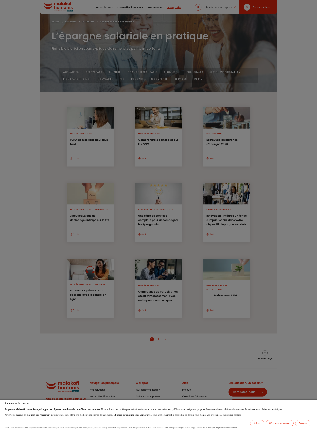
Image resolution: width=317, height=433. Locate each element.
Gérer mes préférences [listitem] (279, 423)
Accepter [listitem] (303, 423)
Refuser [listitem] (257, 423)
